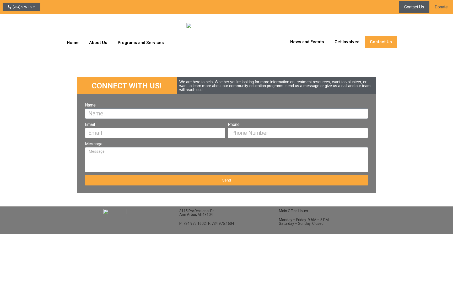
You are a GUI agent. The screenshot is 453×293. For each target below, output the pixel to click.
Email (90, 124)
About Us (98, 42)
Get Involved (347, 41)
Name (90, 105)
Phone (234, 124)
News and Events (307, 41)
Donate (441, 6)
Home (73, 42)
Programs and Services (141, 42)
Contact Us (414, 6)
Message (94, 143)
